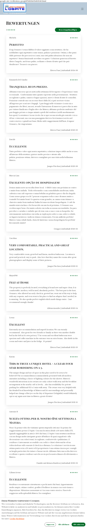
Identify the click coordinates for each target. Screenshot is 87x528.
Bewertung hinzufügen (68, 30)
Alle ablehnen (63, 524)
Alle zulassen (78, 524)
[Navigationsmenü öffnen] (82, 9)
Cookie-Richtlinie (17, 519)
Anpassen (50, 524)
